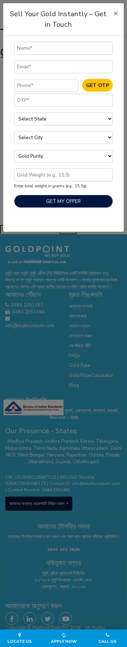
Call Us (107, 641)
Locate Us (19, 641)
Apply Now (64, 641)
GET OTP (97, 85)
